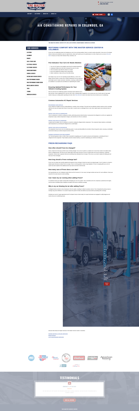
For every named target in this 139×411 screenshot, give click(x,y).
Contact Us (53, 13)
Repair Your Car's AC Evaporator (57, 127)
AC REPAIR (92, 42)
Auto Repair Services (69, 408)
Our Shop (29, 13)
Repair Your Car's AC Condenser (57, 120)
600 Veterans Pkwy (47, 23)
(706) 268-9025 (104, 4)
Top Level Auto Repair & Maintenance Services (76, 42)
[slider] (69, 385)
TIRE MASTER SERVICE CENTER (56, 42)
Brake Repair (52, 335)
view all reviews (69, 397)
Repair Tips (45, 13)
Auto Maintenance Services (56, 337)
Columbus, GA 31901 (55, 23)
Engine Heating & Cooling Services (58, 333)
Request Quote (106, 284)
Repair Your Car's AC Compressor (57, 113)
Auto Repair (37, 13)
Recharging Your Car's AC (55, 105)
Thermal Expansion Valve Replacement (59, 134)
